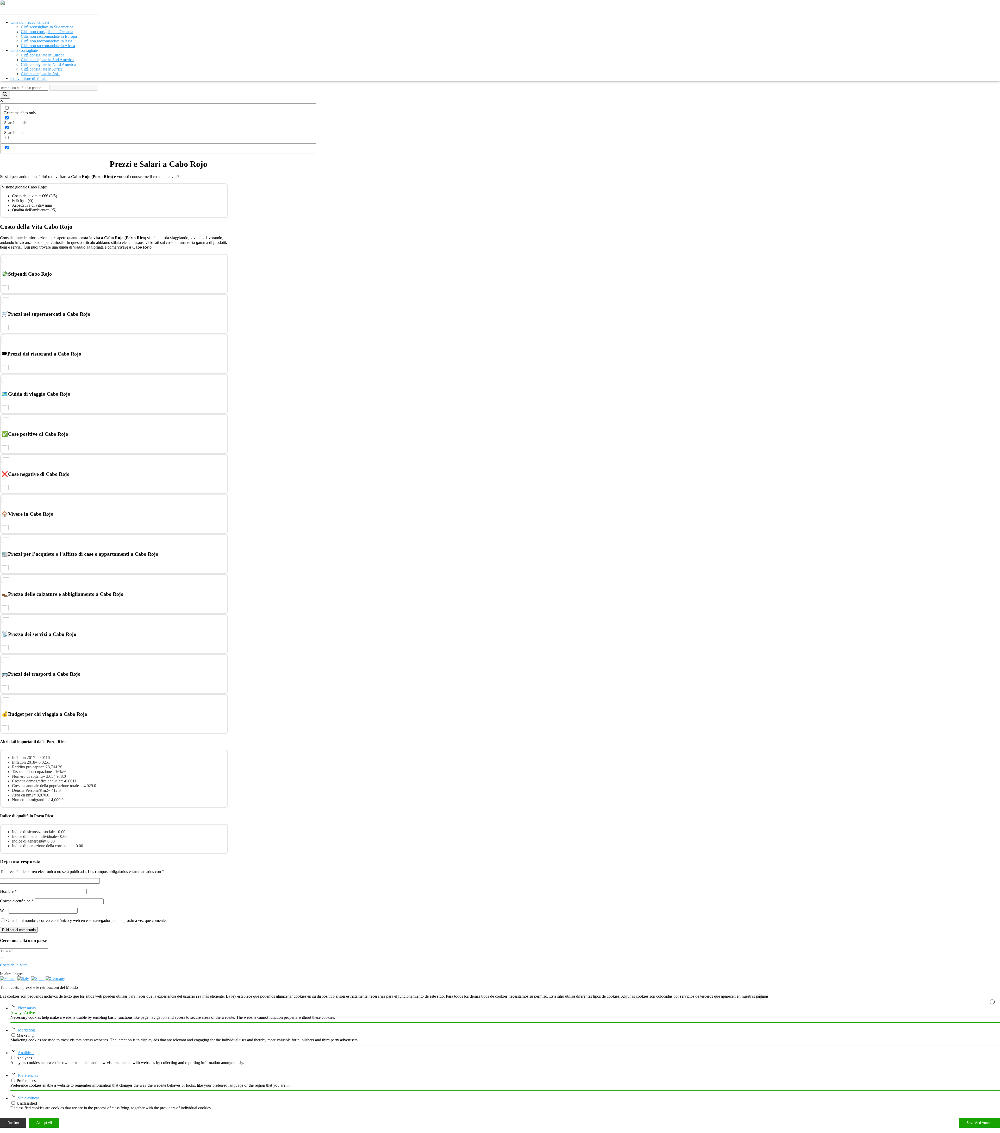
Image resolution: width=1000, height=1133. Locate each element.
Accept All (44, 1123)
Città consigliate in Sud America (47, 60)
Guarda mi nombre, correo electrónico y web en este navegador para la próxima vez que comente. (86, 920)
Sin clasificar (28, 1098)
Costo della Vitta (13, 965)
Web (4, 910)
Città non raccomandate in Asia (46, 41)
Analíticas (26, 1052)
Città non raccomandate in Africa (48, 45)
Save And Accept (979, 1123)
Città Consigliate (24, 50)
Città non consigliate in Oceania (47, 31)
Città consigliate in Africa (42, 69)
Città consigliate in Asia (40, 74)
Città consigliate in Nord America (48, 64)
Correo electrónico (17, 901)
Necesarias (27, 1008)
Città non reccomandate (29, 22)
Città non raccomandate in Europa (49, 36)
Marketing (26, 1030)
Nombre (8, 891)
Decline (13, 1123)
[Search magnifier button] (5, 95)
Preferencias (28, 1075)
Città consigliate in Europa (42, 55)
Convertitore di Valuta (28, 78)
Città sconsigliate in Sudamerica (47, 27)
